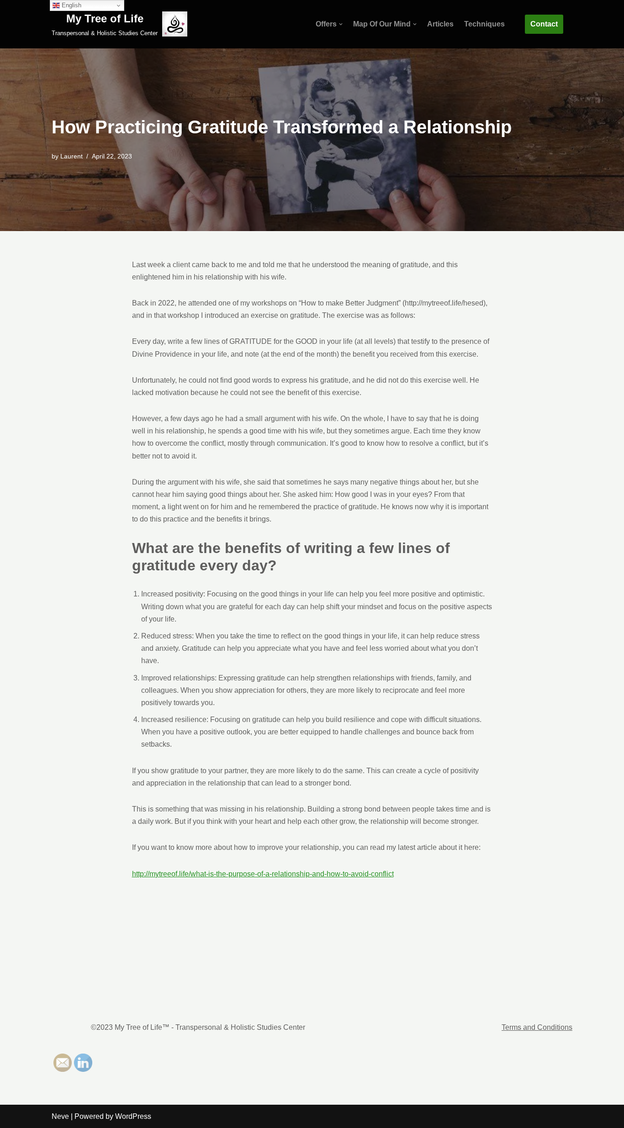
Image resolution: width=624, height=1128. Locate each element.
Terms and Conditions (537, 1027)
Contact (544, 24)
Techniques (484, 24)
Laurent (71, 156)
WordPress (133, 1116)
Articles (440, 24)
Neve (60, 1116)
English (70, 5)
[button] (341, 24)
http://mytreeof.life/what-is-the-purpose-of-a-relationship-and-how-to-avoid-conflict (263, 874)
